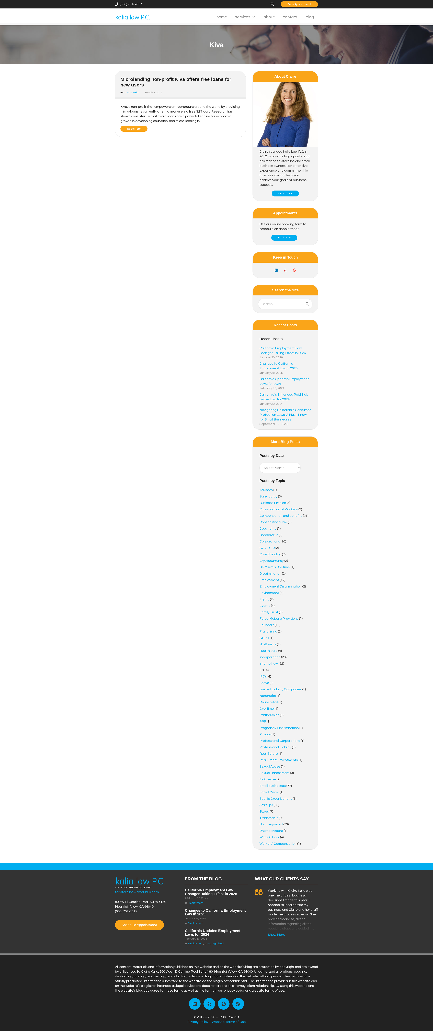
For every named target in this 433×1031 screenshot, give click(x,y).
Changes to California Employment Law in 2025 (215, 912)
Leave (264, 683)
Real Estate (268, 753)
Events (264, 605)
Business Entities (272, 503)
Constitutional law (273, 522)
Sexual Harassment (274, 773)
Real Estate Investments (278, 760)
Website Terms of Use (229, 1022)
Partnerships (269, 715)
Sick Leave (267, 779)
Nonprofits (267, 695)
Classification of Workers (278, 509)
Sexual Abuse (269, 766)
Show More (276, 934)
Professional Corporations (279, 740)
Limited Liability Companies (280, 689)
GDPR (264, 638)
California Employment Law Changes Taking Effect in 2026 (211, 892)
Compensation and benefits (280, 515)
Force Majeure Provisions (278, 618)
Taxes (264, 811)
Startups (266, 805)
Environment (269, 593)
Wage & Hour (269, 837)
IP (261, 670)
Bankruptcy (268, 496)
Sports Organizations (275, 798)
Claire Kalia (132, 92)
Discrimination (270, 573)
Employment (269, 580)
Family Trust (268, 612)
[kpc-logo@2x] (133, 17)
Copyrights (267, 528)
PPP (262, 721)
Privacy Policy (197, 1022)
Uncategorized (271, 824)
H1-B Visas (267, 644)
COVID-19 (267, 548)
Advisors (266, 490)
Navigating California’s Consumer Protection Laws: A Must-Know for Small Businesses (285, 414)
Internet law (268, 663)
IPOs (263, 676)
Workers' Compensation (278, 843)
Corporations (269, 541)
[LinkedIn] (276, 270)
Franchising (268, 631)
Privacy (265, 734)
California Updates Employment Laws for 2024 (212, 933)
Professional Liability (275, 747)
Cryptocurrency (271, 560)
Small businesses (272, 786)
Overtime (266, 708)
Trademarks (268, 818)
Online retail (268, 702)
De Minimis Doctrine (274, 567)
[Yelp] (285, 270)
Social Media (269, 792)
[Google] (294, 270)
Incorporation (269, 657)
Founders (266, 625)
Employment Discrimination (280, 586)
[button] (272, 4)
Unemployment (271, 831)
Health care (268, 650)
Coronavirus (268, 535)
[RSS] (238, 1004)
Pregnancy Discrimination (279, 728)
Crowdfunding (270, 554)
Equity (264, 599)
